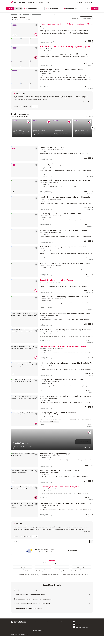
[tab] (10, 8)
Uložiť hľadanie (87, 18)
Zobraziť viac (86, 101)
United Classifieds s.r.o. (22, 634)
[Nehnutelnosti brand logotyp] (18, 2)
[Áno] (33, 106)
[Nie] (36, 106)
